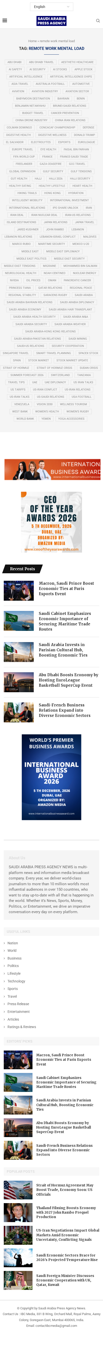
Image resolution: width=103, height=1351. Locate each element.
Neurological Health (20, 273)
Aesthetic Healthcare (77, 62)
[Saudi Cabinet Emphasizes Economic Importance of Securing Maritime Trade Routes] (19, 621)
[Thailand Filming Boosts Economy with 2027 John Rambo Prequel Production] (18, 1212)
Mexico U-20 (80, 244)
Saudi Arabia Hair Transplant (70, 309)
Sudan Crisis (89, 368)
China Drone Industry (32, 120)
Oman (52, 280)
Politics (13, 966)
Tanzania (84, 375)
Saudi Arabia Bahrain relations (29, 302)
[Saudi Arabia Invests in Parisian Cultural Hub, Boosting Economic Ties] (19, 652)
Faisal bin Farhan (76, 149)
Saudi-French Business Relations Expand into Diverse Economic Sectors (64, 710)
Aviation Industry (45, 91)
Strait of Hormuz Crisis (54, 368)
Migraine (49, 266)
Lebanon (78, 229)
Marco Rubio (21, 244)
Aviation (18, 91)
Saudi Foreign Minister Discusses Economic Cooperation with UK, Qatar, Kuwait (65, 1280)
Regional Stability (22, 295)
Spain (17, 360)
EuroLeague (86, 142)
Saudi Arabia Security (31, 324)
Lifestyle (14, 973)
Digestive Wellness (52, 135)
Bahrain (63, 98)
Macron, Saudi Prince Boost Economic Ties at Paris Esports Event (66, 588)
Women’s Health (47, 411)
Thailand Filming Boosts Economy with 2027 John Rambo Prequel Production (66, 1212)
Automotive (81, 84)
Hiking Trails (27, 193)
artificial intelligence (25, 76)
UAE (34, 382)
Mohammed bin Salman (80, 266)
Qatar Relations (50, 288)
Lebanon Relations (18, 236)
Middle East (30, 251)
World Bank (25, 418)
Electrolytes (41, 142)
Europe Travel (22, 149)
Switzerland (60, 375)
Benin (81, 98)
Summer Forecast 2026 (27, 375)
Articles (13, 1019)
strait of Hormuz (16, 368)
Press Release (18, 1004)
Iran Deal (17, 215)
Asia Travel (20, 84)
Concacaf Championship (57, 127)
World (12, 951)
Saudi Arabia (84, 295)
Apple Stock (83, 69)
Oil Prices (33, 280)
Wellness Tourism (73, 404)
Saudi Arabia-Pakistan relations (37, 338)
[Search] (98, 21)
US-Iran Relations (77, 389)
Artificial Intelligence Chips (71, 76)
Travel (12, 996)
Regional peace (81, 288)
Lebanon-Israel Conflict (58, 236)
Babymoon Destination (33, 98)
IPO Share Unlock (65, 207)
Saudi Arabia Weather (70, 324)
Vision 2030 (44, 404)
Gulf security (53, 171)
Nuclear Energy (84, 273)
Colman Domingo (19, 127)
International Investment (69, 200)
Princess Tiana (20, 288)
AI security (38, 69)
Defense (88, 127)
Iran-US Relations (78, 215)
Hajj (38, 178)
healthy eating (20, 186)
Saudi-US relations (30, 346)
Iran (89, 207)
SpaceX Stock (88, 353)
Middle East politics (31, 258)
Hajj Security (80, 178)
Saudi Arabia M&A (75, 316)
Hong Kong (52, 193)
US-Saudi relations (50, 396)
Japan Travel (84, 222)
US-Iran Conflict (45, 389)
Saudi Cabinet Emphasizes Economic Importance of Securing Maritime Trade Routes (65, 621)
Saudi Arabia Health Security (34, 316)
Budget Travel (33, 113)
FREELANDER (24, 164)
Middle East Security (69, 258)
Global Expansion (22, 171)
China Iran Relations (70, 120)
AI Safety (15, 69)
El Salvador (15, 142)
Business (15, 958)
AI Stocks (60, 69)
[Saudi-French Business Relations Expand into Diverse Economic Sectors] (19, 712)
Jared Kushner (27, 229)
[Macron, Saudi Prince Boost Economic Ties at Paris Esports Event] (19, 591)
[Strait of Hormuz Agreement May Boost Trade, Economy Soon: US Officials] (18, 1190)
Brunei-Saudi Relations (69, 105)
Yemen (46, 418)
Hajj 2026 (55, 178)
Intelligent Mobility (27, 200)
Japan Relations (56, 222)
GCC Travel (77, 164)
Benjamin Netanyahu (30, 105)
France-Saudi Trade (74, 156)
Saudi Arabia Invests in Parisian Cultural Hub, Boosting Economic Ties (63, 650)
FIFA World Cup (24, 156)
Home (32, 41)
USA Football (82, 396)
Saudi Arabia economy (25, 309)
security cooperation (68, 346)
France (47, 156)
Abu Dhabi (15, 62)
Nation (13, 943)
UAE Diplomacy (55, 382)
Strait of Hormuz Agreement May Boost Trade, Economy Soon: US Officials (65, 1189)
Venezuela (21, 404)
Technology (16, 981)
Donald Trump (84, 135)
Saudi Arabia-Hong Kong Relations (50, 331)
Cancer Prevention (65, 113)
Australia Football (50, 84)
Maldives (89, 236)
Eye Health (48, 149)
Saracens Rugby (55, 295)
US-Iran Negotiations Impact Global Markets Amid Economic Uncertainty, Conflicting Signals (67, 1235)
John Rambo (55, 229)
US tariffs (18, 389)
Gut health (19, 178)
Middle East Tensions (20, 266)
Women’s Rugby (77, 411)
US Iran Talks (83, 382)
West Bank (20, 411)
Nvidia (14, 280)
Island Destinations (21, 222)
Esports (64, 142)
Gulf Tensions (81, 171)
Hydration (76, 193)
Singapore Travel (16, 353)
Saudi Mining (77, 338)
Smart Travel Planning (53, 353)
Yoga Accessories (71, 418)
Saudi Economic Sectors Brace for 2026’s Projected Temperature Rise (67, 1257)
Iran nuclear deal (44, 215)
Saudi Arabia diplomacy (77, 302)
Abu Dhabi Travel (41, 62)
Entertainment (19, 1012)
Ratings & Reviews (22, 1027)
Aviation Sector (77, 91)
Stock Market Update (72, 360)
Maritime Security (51, 244)
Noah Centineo (55, 273)
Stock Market (38, 360)
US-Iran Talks (20, 396)
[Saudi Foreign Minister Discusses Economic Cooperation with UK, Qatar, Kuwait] (18, 1280)
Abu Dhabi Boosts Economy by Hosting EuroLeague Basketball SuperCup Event (68, 680)
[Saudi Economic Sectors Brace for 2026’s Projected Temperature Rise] (18, 1258)
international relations (27, 207)
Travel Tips (16, 382)
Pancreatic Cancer (77, 280)
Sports (13, 989)
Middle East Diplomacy (63, 251)
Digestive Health (18, 135)
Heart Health (82, 186)
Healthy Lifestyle (52, 186)
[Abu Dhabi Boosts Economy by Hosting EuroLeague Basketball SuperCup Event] (19, 682)
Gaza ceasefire (51, 164)
